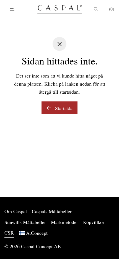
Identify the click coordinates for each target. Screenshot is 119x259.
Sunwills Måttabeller (25, 222)
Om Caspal (15, 211)
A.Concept (37, 233)
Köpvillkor (93, 222)
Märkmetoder (64, 222)
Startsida (63, 108)
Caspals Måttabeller (52, 211)
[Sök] (96, 9)
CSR (9, 232)
